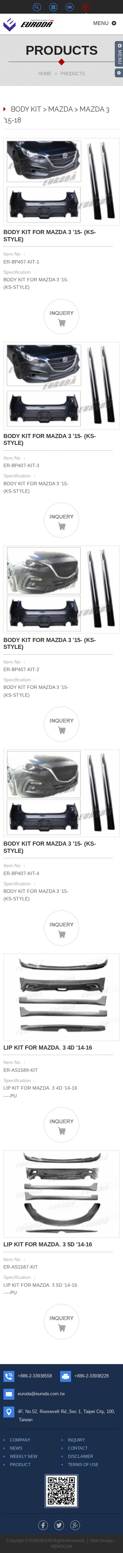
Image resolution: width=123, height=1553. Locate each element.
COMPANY (20, 1440)
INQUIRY (76, 1440)
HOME (45, 73)
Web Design (101, 1540)
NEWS (16, 1448)
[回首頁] (29, 24)
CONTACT (77, 1448)
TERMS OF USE (83, 1464)
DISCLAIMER (80, 1456)
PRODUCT (20, 1464)
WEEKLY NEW (23, 1456)
